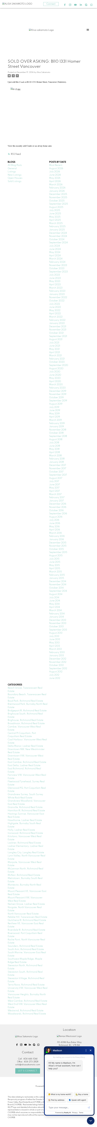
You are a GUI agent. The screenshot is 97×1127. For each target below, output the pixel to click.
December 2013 (57, 620)
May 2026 (54, 178)
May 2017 (54, 488)
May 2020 (55, 378)
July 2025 (54, 210)
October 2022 (56, 301)
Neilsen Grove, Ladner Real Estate (26, 904)
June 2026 (55, 175)
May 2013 (54, 643)
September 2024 (58, 243)
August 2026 (56, 168)
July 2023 (54, 275)
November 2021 (57, 330)
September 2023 (58, 272)
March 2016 (55, 533)
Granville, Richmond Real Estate (25, 807)
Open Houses (15, 178)
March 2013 (55, 649)
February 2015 (57, 575)
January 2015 (56, 578)
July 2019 (54, 407)
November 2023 (58, 265)
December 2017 (57, 465)
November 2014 (57, 584)
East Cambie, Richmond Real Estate (27, 762)
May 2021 (54, 349)
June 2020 (55, 375)
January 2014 (56, 617)
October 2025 (57, 201)
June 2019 (54, 410)
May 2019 (54, 414)
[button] (65, 5)
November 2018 (57, 430)
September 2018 (58, 436)
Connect (50, 4)
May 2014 (54, 604)
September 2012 (58, 668)
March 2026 (56, 185)
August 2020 (56, 368)
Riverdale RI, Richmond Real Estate (26, 930)
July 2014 (54, 597)
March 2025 (56, 223)
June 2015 (54, 562)
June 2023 (55, 278)
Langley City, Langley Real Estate (26, 852)
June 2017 (54, 485)
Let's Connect (27, 1071)
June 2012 (54, 678)
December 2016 (57, 504)
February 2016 (57, 536)
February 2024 (57, 262)
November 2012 (57, 662)
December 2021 (57, 326)
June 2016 (54, 523)
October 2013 (56, 626)
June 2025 (55, 214)
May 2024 (54, 252)
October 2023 (56, 268)
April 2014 (54, 607)
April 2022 (55, 313)
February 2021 (57, 359)
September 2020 (58, 365)
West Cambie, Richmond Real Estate (27, 1001)
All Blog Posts (15, 165)
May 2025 (54, 217)
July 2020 (54, 372)
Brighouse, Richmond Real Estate (25, 720)
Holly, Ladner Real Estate (21, 830)
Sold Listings (14, 181)
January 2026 (57, 191)
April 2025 (55, 220)
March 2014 (55, 610)
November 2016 (57, 507)
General (12, 168)
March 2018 (55, 456)
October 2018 (56, 433)
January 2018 (56, 462)
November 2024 (58, 236)
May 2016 (54, 526)
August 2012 (55, 672)
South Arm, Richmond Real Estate (26, 949)
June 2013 (54, 639)
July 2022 (54, 304)
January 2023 (57, 294)
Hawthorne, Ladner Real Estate (25, 820)
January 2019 (56, 426)
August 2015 (56, 555)
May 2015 (54, 565)
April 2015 (54, 568)
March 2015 (55, 572)
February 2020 (57, 388)
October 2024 (56, 239)
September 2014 (58, 591)
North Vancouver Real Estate (23, 914)
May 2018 (54, 449)
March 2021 (55, 355)
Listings (12, 172)
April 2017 (54, 491)
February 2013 (57, 652)
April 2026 (55, 181)
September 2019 (58, 401)
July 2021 (54, 343)
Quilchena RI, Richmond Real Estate (27, 920)
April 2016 (54, 530)
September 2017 (58, 475)
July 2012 (54, 675)
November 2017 (57, 468)
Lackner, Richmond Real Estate (24, 843)
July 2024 (54, 246)
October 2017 (56, 472)
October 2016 (56, 510)
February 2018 (57, 459)
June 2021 (54, 346)
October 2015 (56, 549)
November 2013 (57, 623)
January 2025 (57, 230)
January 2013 (56, 655)
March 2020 (56, 384)
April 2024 (55, 255)
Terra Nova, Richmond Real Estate (26, 985)
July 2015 (54, 559)
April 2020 (55, 381)
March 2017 (55, 494)
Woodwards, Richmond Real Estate (27, 1014)
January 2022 (57, 323)
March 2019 (55, 420)
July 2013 (54, 636)
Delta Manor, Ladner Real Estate (25, 746)
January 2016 (56, 539)
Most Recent (55, 165)
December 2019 (57, 391)
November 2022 (58, 297)
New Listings (14, 175)
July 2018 (54, 443)
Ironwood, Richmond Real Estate (25, 833)
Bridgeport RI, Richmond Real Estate (27, 711)
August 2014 (55, 594)
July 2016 (54, 520)
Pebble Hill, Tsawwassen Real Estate (27, 917)
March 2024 (56, 259)
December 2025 (58, 194)
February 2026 (57, 188)
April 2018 (54, 452)
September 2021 (58, 336)
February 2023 (57, 291)
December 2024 (58, 233)
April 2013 (54, 646)
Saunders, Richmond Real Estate (25, 946)
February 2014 (57, 614)
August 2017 (55, 478)
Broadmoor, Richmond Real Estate (26, 723)
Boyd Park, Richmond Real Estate (25, 701)
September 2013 (58, 630)
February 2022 (57, 320)
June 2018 (54, 446)
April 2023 (55, 284)
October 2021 (56, 333)
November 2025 (58, 197)
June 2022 (55, 307)
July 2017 (54, 481)
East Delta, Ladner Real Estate (24, 765)
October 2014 (56, 588)
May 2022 (54, 310)
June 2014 (54, 601)
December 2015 (57, 543)
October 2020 (57, 362)
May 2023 (54, 281)
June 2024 (55, 249)
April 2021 (54, 352)
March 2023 (56, 288)
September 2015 (58, 552)
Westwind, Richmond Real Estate (25, 1011)
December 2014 (57, 581)
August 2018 (55, 439)
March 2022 (56, 317)
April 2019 (54, 417)
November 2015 (57, 546)
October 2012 (56, 665)
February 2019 (57, 423)
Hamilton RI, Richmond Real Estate (26, 810)
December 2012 (57, 659)
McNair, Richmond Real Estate (24, 875)
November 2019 (57, 394)
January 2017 (56, 501)
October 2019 (56, 397)
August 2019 (55, 404)
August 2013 (55, 633)
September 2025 (58, 204)
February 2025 (57, 226)
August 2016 (55, 517)
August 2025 (56, 207)
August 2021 (55, 339)
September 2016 (58, 514)
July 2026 (54, 172)
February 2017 (57, 497)
